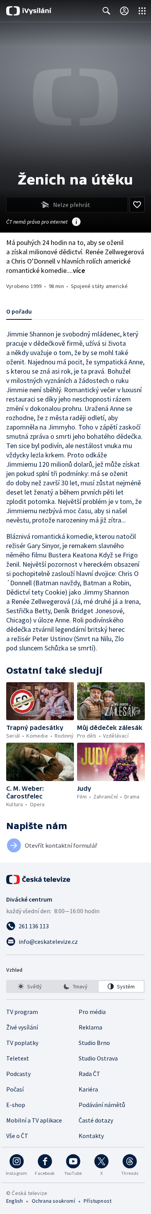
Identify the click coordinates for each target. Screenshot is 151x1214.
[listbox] (75, 986)
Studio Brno (94, 1043)
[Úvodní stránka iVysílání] (28, 11)
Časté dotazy (96, 1120)
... (76, 270)
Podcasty (18, 1074)
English (14, 1200)
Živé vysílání (22, 1027)
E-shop (15, 1105)
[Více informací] (76, 222)
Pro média (92, 1012)
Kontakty (91, 1136)
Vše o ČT (17, 1136)
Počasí (15, 1089)
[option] (29, 986)
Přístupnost (98, 1200)
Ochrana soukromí (53, 1200)
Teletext (17, 1058)
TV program (22, 1012)
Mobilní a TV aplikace (34, 1120)
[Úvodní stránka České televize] (38, 879)
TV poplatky (22, 1043)
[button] (40, 701)
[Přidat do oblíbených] (137, 204)
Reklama (90, 1027)
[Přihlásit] (124, 11)
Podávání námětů (102, 1105)
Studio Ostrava (98, 1058)
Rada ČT (89, 1074)
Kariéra (88, 1089)
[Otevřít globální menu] (142, 11)
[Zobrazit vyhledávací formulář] (106, 11)
